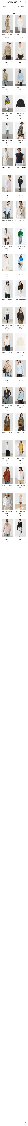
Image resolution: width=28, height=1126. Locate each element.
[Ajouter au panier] (7, 39)
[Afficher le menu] (2, 2)
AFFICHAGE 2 (22, 6)
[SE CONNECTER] (23, 2)
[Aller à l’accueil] (12, 2)
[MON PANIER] (25, 2)
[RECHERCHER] (20, 2)
